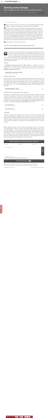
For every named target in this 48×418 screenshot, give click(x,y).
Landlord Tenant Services (14, 12)
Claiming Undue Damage (31, 12)
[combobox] (24, 157)
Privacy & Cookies (35, 167)
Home (7, 12)
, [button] (13, 73)
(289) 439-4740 (33, 39)
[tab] (24, 73)
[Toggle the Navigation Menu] (1, 1)
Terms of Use (42, 167)
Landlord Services (22, 12)
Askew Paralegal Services (38, 38)
